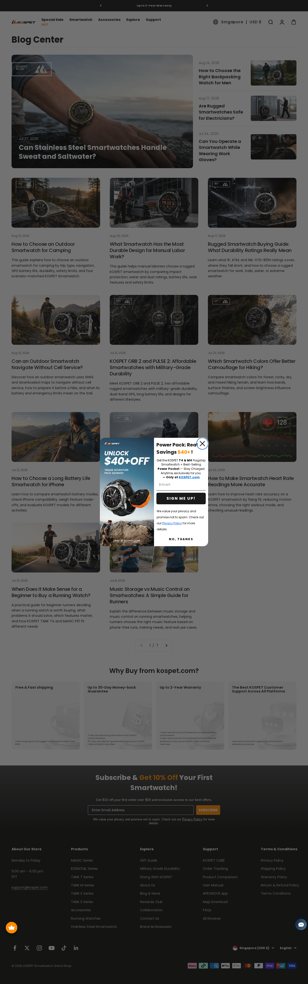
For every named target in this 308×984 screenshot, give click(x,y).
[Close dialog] (202, 443)
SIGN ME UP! (181, 498)
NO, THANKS (181, 539)
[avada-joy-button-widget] (11, 927)
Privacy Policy (172, 523)
